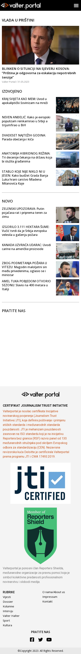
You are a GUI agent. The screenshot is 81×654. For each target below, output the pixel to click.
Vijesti (7, 597)
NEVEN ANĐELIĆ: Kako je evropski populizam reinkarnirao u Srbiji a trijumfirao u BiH (26, 121)
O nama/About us (53, 592)
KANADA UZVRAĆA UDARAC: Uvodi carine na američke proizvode (26, 247)
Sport (6, 620)
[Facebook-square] (32, 639)
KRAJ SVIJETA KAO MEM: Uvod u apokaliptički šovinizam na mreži (25, 101)
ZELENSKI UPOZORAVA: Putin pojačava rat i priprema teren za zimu (24, 213)
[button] (76, 5)
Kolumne (8, 606)
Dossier (8, 601)
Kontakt (47, 601)
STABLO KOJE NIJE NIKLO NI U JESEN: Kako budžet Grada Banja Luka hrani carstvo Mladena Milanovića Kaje (25, 177)
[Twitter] (40, 639)
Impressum (49, 597)
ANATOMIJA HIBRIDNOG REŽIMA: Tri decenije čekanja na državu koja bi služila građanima (27, 157)
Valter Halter (11, 616)
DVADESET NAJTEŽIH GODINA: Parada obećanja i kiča (24, 137)
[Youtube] (49, 639)
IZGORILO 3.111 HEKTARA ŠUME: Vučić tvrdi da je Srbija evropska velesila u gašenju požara (25, 231)
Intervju (8, 611)
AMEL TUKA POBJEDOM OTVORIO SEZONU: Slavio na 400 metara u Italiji (26, 285)
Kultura (7, 625)
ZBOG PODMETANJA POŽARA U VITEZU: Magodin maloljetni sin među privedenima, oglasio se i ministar (24, 269)
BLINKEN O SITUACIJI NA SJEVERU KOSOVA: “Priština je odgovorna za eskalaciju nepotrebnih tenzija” (39, 72)
